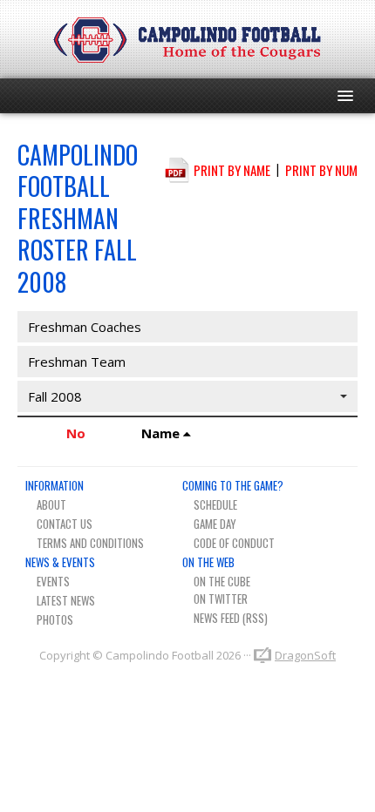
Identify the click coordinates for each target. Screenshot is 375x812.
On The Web (208, 562)
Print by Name (232, 169)
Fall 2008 (55, 396)
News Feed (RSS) (231, 617)
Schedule (215, 504)
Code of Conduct (234, 542)
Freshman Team (77, 361)
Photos (55, 619)
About (51, 504)
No (75, 433)
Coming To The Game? (232, 485)
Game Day (215, 523)
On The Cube (222, 581)
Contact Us (64, 523)
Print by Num (321, 169)
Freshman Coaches (84, 326)
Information (54, 485)
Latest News (66, 600)
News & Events (60, 562)
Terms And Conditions (90, 542)
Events (53, 581)
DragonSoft (305, 655)
